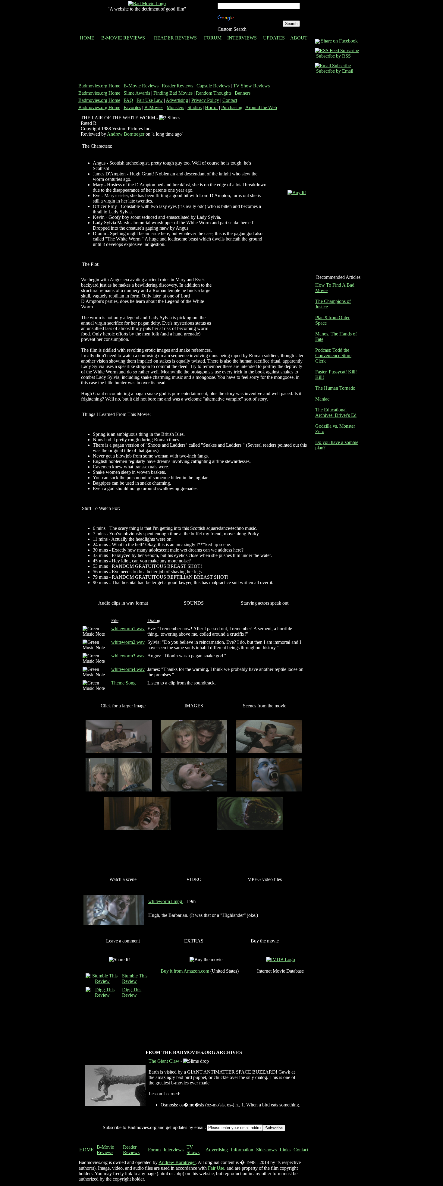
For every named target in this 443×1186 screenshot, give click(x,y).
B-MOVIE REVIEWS (123, 37)
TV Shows (193, 1149)
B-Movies (153, 107)
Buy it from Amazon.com (185, 971)
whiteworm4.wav (128, 669)
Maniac (322, 398)
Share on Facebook (339, 40)
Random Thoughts (213, 93)
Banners (242, 93)
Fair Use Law (150, 100)
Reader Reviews (177, 85)
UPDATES (274, 37)
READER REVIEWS (175, 37)
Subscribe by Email (334, 71)
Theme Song (123, 682)
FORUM (213, 37)
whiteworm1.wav (128, 628)
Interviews (174, 1149)
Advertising (177, 100)
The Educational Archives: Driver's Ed (336, 412)
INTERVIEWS (242, 37)
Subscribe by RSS (333, 55)
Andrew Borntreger (125, 134)
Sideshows (266, 1149)
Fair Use (216, 1168)
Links (285, 1149)
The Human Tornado (335, 388)
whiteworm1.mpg (165, 901)
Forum (154, 1149)
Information (242, 1149)
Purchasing (231, 107)
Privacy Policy (205, 100)
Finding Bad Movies (173, 93)
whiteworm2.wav (128, 642)
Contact (229, 100)
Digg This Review (131, 992)
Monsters (175, 107)
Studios (194, 107)
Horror (211, 107)
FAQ (128, 100)
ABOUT (298, 37)
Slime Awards (137, 93)
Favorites (132, 107)
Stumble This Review (134, 978)
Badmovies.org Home (99, 85)
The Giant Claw (164, 1061)
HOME (87, 37)
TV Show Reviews (251, 85)
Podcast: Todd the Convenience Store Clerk (333, 355)
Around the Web (261, 107)
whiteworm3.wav (128, 655)
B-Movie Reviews (141, 85)
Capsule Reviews (213, 85)
